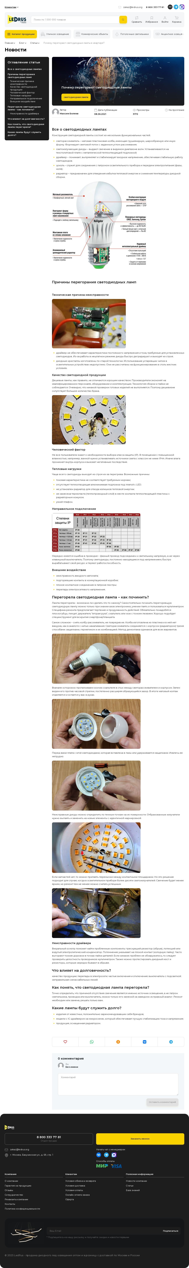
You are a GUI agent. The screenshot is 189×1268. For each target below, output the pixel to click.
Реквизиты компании (16, 1199)
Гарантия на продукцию (18, 1185)
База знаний (133, 1190)
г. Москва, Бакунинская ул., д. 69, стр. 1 (31, 1155)
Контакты (10, 1204)
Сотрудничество (14, 1195)
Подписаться (170, 1231)
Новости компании (136, 1181)
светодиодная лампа (76, 97)
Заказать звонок (140, 1138)
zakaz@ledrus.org (132, 7)
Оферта (69, 1199)
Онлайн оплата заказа (77, 1195)
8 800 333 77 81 (155, 7)
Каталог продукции (23, 34)
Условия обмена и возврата (80, 1181)
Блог (21, 43)
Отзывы (9, 1190)
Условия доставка (75, 1185)
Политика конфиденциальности (22, 1208)
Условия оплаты (74, 1190)
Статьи (34, 43)
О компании (11, 1181)
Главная (9, 43)
